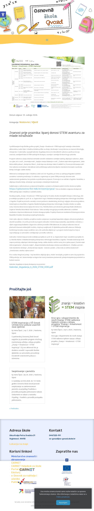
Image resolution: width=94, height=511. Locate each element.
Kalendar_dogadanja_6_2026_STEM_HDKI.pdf (31, 267)
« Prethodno (14, 408)
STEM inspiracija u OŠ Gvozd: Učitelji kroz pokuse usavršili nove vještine (26, 324)
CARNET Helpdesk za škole (26, 466)
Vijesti (35, 122)
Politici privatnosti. (63, 497)
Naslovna (24, 122)
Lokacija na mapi (18, 444)
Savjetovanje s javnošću (23, 371)
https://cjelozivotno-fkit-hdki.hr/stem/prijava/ (32, 188)
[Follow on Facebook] (66, 460)
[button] (3, 14)
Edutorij (15, 472)
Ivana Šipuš (18, 330)
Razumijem (63, 502)
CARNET (16, 462)
